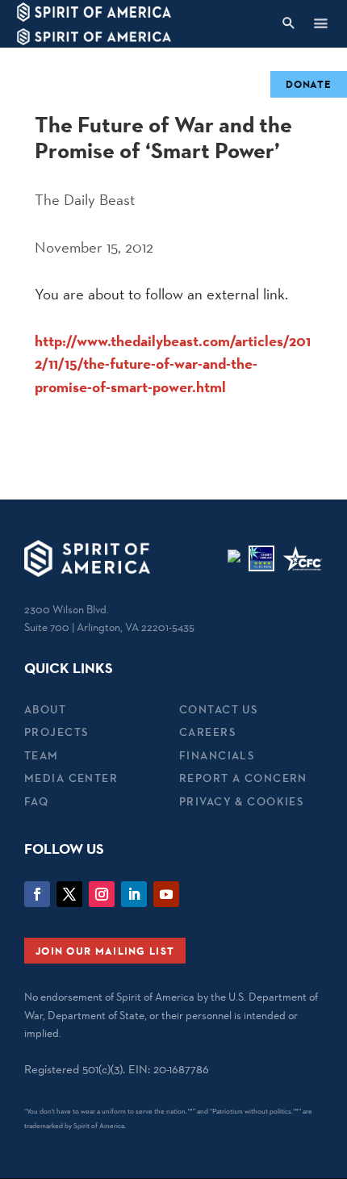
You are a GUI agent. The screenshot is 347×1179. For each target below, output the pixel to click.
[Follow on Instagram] (102, 894)
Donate (309, 84)
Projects (56, 732)
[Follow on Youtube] (166, 894)
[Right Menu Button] (320, 23)
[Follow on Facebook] (37, 894)
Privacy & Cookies (241, 801)
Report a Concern (243, 778)
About (45, 709)
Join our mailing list (105, 950)
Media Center (71, 778)
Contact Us (218, 709)
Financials (216, 755)
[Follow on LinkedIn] (134, 894)
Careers (207, 732)
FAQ (36, 801)
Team (41, 755)
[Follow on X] (69, 894)
